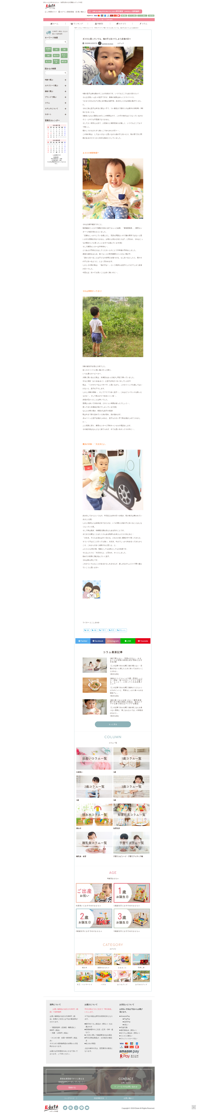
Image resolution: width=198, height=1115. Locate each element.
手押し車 (56, 61)
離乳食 (64, 61)
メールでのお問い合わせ (127, 1087)
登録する (72, 1088)
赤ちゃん (122, 630)
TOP (75, 28)
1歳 (56, 49)
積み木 (56, 55)
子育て (103, 630)
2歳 (64, 49)
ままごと (64, 55)
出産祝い (48, 49)
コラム (80, 28)
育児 (112, 630)
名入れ (48, 61)
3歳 (48, 55)
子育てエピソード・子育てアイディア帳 (94, 28)
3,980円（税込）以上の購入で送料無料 (99, 19)
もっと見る (113, 724)
